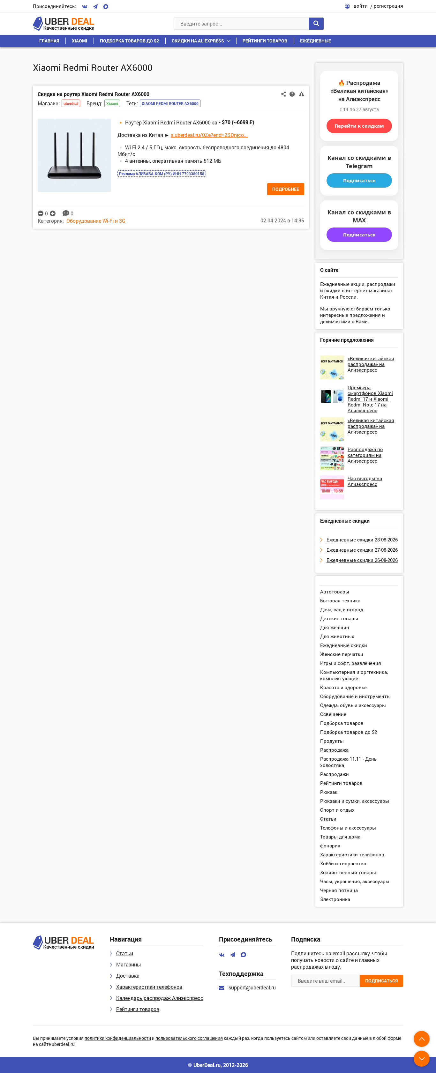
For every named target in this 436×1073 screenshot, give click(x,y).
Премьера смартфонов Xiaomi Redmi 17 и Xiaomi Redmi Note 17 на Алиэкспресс (370, 398)
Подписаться (359, 180)
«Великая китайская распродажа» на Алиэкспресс (371, 364)
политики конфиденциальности (118, 1038)
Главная (49, 41)
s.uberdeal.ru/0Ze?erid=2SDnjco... (209, 134)
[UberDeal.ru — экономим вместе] (63, 24)
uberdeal (71, 103)
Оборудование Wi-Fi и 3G (95, 221)
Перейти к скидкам (359, 126)
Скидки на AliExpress (198, 41)
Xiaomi (79, 41)
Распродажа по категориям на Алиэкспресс (365, 455)
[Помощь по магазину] (292, 94)
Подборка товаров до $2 (129, 41)
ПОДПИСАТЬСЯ (381, 981)
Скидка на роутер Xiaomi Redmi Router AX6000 (93, 94)
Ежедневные (315, 41)
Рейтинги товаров (265, 41)
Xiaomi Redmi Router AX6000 (170, 103)
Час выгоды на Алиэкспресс (365, 481)
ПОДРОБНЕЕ (285, 189)
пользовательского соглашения (189, 1038)
